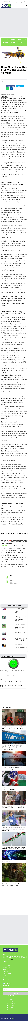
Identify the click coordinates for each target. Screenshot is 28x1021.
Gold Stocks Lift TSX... (8, 861)
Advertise (5, 971)
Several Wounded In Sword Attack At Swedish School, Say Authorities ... (12, 768)
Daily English (7, 983)
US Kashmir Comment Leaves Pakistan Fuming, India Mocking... (12, 788)
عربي (17, 2)
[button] (21, 2)
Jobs (4, 975)
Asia (24, 39)
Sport (19, 45)
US (5, 39)
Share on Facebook (10, 86)
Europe (12, 39)
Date (3, 81)
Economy (13, 42)
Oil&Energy (22, 42)
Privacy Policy (6, 967)
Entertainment (9, 45)
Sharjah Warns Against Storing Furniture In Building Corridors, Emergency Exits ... (13, 727)
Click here (13, 960)
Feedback (5, 977)
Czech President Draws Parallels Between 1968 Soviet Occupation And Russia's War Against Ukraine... (13, 807)
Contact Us (6, 969)
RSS (10, 1009)
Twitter (11, 1001)
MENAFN (4, 97)
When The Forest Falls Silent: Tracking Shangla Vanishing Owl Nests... (12, 884)
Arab (19, 39)
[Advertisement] (14, 22)
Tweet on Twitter (20, 86)
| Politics (5, 42)
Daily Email (11, 1005)
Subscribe (15, 993)
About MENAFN (7, 973)
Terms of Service (7, 965)
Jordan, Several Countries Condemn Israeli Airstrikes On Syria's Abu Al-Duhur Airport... (13, 848)
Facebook (11, 999)
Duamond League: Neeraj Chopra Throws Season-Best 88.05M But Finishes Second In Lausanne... (13, 829)
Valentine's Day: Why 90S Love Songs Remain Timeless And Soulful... (21, 640)
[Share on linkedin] (11, 88)
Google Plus (12, 1003)
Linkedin (11, 1007)
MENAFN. (11, 1016)
